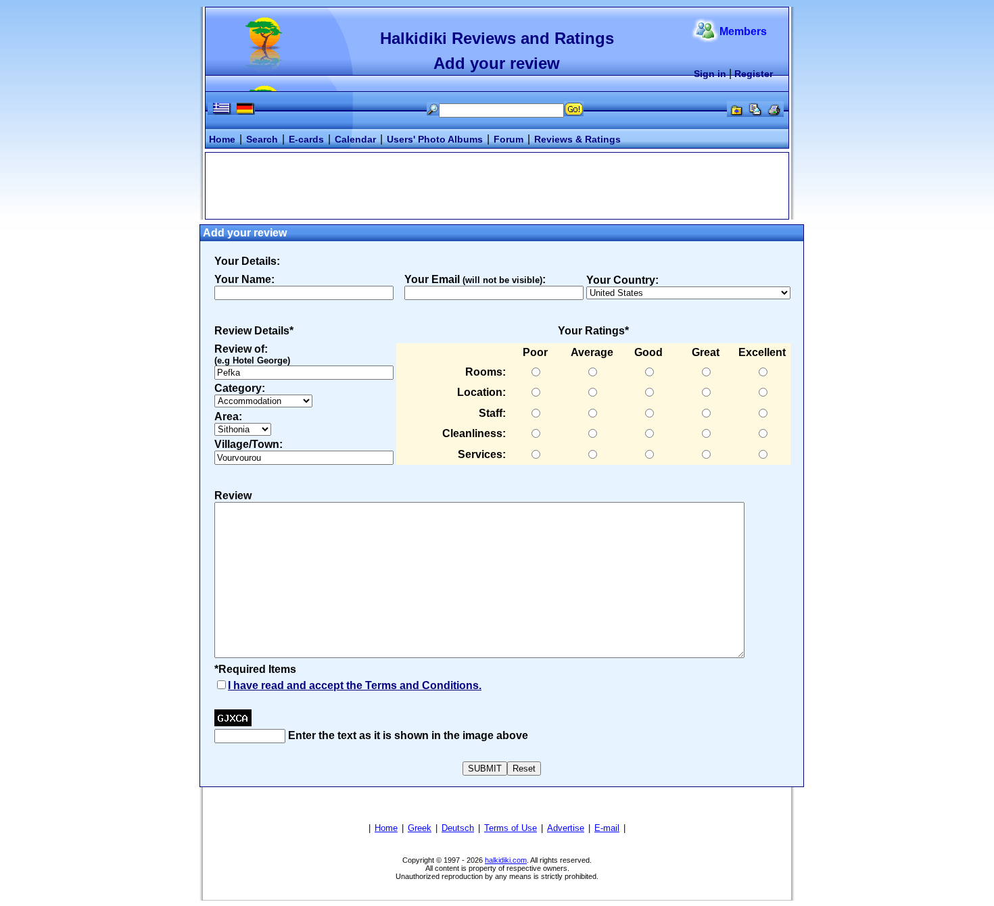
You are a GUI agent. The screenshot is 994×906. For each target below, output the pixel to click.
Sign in (710, 73)
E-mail (606, 828)
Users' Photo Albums (435, 139)
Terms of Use (510, 828)
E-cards (306, 139)
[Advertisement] (497, 184)
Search (262, 139)
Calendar (355, 139)
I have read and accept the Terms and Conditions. (354, 685)
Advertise (565, 828)
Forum (508, 139)
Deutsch (458, 828)
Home (222, 139)
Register (753, 73)
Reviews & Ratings (577, 139)
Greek (419, 828)
